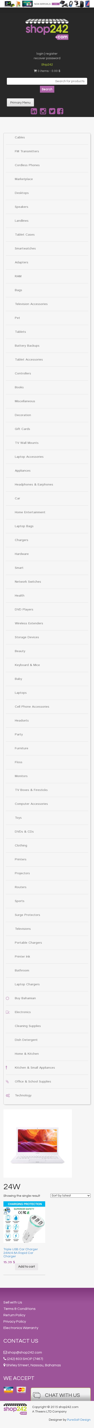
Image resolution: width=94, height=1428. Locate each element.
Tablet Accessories (29, 359)
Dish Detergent (26, 1040)
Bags (18, 290)
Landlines (22, 221)
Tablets (20, 332)
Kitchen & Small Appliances (35, 1067)
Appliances (23, 470)
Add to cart (26, 1266)
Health (19, 595)
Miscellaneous (25, 401)
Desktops (22, 193)
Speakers (21, 207)
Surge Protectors (27, 915)
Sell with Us (12, 1302)
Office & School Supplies (33, 1081)
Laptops (21, 693)
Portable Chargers (28, 942)
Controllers (23, 373)
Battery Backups (27, 345)
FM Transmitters (27, 151)
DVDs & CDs (24, 831)
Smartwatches (25, 248)
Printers (20, 859)
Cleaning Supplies (28, 1026)
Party (19, 734)
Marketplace (24, 179)
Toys (18, 818)
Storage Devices (27, 637)
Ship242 (47, 64)
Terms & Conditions (19, 1309)
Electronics (23, 1012)
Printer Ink (22, 956)
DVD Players (24, 609)
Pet (17, 318)
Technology (23, 1095)
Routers (20, 887)
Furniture (21, 748)
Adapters (21, 262)
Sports (19, 901)
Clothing (21, 845)
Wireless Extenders (29, 623)
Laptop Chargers (27, 984)
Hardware (22, 554)
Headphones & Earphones (34, 484)
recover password (47, 58)
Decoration (23, 415)
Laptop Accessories (29, 457)
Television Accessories (31, 304)
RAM (18, 276)
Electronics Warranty (20, 1328)
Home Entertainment (30, 512)
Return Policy (14, 1315)
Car (17, 498)
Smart (19, 568)
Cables (20, 137)
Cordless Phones (27, 165)
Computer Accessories (31, 804)
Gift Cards (22, 429)
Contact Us (20, 1341)
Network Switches (28, 581)
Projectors (22, 873)
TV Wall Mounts (27, 443)
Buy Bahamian (25, 998)
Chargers (21, 540)
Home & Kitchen (27, 1054)
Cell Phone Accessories (32, 706)
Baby (18, 679)
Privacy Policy (14, 1321)
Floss (18, 762)
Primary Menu (20, 102)
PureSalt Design (79, 1419)
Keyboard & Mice (27, 665)
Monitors (21, 776)
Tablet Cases (25, 234)
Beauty (20, 651)
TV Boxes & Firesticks (31, 790)
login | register (47, 53)
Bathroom (22, 970)
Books (19, 387)
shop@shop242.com (25, 1352)
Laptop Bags (24, 526)
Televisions (23, 929)
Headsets (22, 720)
